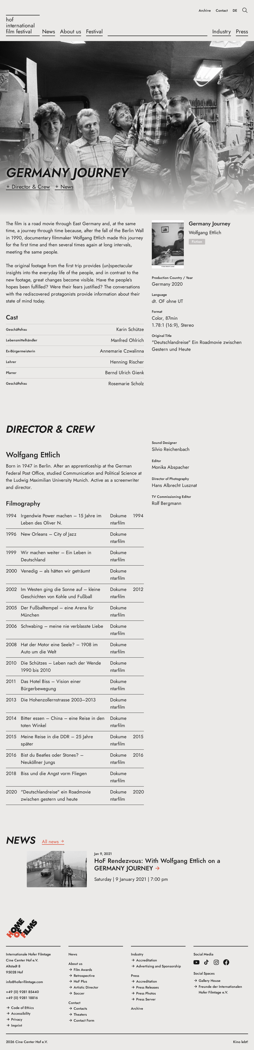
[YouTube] (196, 962)
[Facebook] (226, 962)
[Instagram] (216, 962)
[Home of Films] (22, 928)
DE (235, 10)
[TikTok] (206, 962)
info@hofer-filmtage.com (24, 981)
